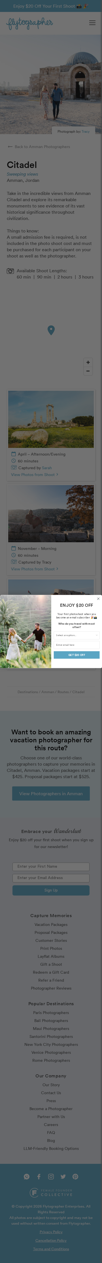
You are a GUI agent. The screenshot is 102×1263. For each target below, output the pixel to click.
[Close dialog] (98, 598)
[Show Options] (96, 635)
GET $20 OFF (76, 655)
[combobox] (75, 635)
